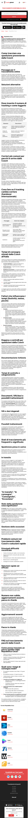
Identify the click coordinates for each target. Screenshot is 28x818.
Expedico (10, 732)
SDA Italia (14, 789)
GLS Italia (14, 786)
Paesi (6, 31)
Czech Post (10, 709)
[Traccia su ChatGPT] (23, 27)
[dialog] (14, 812)
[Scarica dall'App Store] (7, 27)
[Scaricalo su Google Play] (17, 27)
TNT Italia (14, 788)
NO (17, 815)
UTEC (9, 725)
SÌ (11, 815)
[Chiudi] (22, 808)
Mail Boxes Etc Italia (14, 793)
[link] (8, 776)
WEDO (9, 755)
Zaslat (9, 740)
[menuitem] (2, 2)
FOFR (9, 763)
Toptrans (10, 748)
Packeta (9, 717)
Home (2, 31)
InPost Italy (14, 791)
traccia (14, 16)
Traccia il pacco (10, 711)
